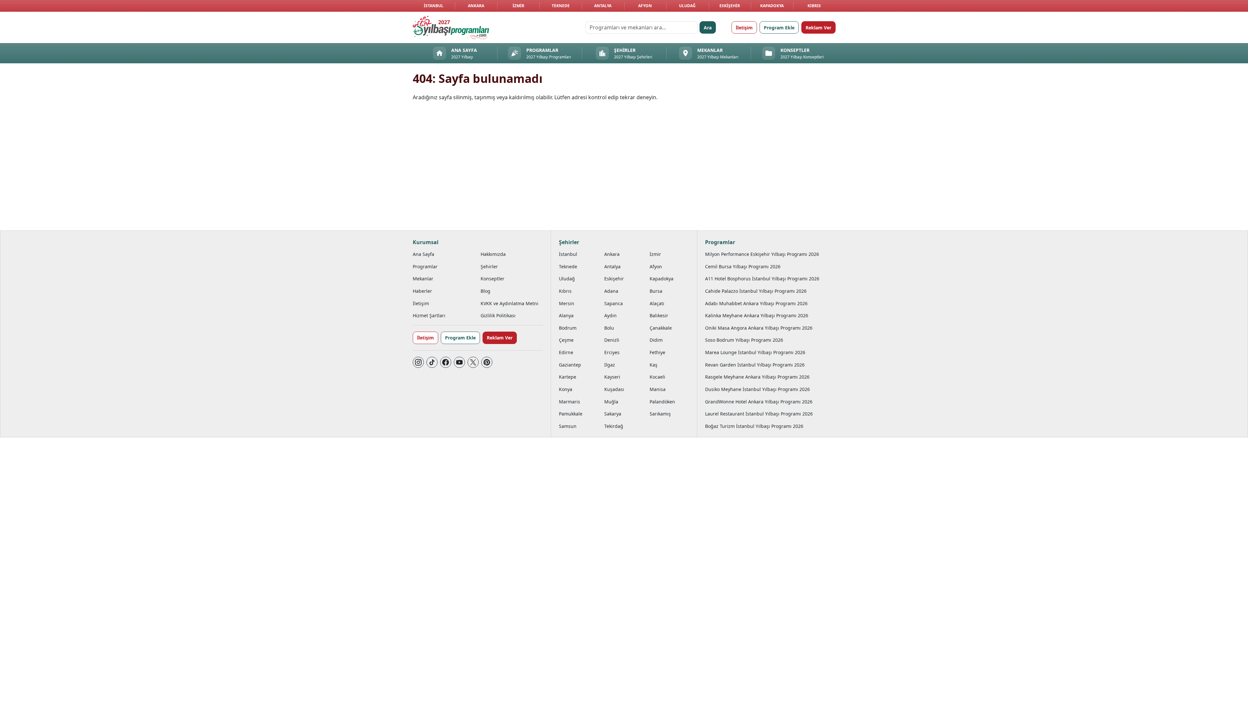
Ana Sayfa (423, 254)
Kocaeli (657, 377)
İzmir (518, 5)
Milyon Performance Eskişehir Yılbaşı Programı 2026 (762, 254)
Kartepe (567, 377)
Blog (485, 291)
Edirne (566, 352)
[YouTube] (459, 362)
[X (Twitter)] (473, 362)
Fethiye (657, 352)
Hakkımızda (493, 254)
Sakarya (612, 414)
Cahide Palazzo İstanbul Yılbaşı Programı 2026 (756, 291)
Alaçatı (657, 303)
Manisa (658, 389)
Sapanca (613, 303)
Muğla (611, 402)
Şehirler (489, 266)
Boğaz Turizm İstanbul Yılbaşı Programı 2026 (754, 426)
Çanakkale (661, 328)
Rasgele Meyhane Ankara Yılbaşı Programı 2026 (757, 377)
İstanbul (433, 5)
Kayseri (612, 377)
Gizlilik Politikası (498, 315)
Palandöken (662, 402)
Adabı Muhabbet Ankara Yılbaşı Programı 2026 (756, 303)
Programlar (425, 266)
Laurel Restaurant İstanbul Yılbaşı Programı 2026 (759, 414)
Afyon (645, 5)
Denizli (611, 340)
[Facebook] (445, 362)
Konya (565, 389)
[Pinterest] (486, 362)
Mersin (566, 303)
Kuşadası (614, 389)
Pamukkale (570, 414)
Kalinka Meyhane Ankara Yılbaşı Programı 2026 (756, 315)
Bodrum (568, 328)
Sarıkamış (660, 414)
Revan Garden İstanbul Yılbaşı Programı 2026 (755, 365)
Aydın (610, 315)
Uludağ (687, 5)
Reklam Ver (818, 27)
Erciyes (612, 352)
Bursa (656, 291)
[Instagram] (418, 362)
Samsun (568, 426)
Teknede (561, 5)
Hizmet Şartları (429, 315)
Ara (708, 27)
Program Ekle (779, 27)
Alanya (566, 315)
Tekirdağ (613, 426)
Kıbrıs (814, 5)
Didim (656, 340)
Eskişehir (729, 5)
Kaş (653, 365)
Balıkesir (659, 315)
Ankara (476, 5)
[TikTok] (432, 362)
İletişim (744, 27)
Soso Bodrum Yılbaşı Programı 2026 (744, 340)
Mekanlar (423, 278)
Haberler (422, 291)
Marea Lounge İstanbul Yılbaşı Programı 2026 (755, 352)
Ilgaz (609, 365)
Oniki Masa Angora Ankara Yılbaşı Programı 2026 (758, 328)
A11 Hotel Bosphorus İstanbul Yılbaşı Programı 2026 (762, 278)
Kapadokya (772, 5)
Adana (611, 291)
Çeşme (566, 340)
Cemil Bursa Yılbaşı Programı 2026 (742, 266)
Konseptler (492, 278)
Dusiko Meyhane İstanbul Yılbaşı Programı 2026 (757, 389)
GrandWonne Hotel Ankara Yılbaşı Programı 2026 (758, 402)
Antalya (602, 5)
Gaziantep (570, 365)
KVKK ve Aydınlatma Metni (509, 303)
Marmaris (569, 402)
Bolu (609, 328)
